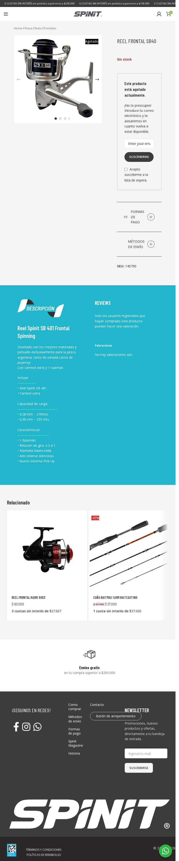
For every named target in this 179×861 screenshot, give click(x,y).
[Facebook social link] (16, 727)
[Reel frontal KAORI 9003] (47, 553)
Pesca (28, 28)
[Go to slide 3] (65, 118)
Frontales (50, 28)
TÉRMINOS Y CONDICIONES (43, 850)
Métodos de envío (75, 719)
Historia (74, 753)
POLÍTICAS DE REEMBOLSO (44, 855)
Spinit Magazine (75, 743)
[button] (18, 79)
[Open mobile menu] (5, 14)
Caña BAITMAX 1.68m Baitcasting (115, 597)
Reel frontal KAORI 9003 (28, 597)
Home (18, 28)
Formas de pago (74, 731)
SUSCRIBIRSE (138, 768)
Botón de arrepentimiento (115, 716)
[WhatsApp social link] (37, 727)
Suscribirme (139, 157)
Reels (37, 28)
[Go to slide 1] (56, 118)
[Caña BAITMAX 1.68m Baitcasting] (129, 553)
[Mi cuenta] (159, 14)
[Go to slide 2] (60, 118)
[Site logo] (88, 13)
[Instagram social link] (26, 727)
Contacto (97, 704)
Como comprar (74, 706)
